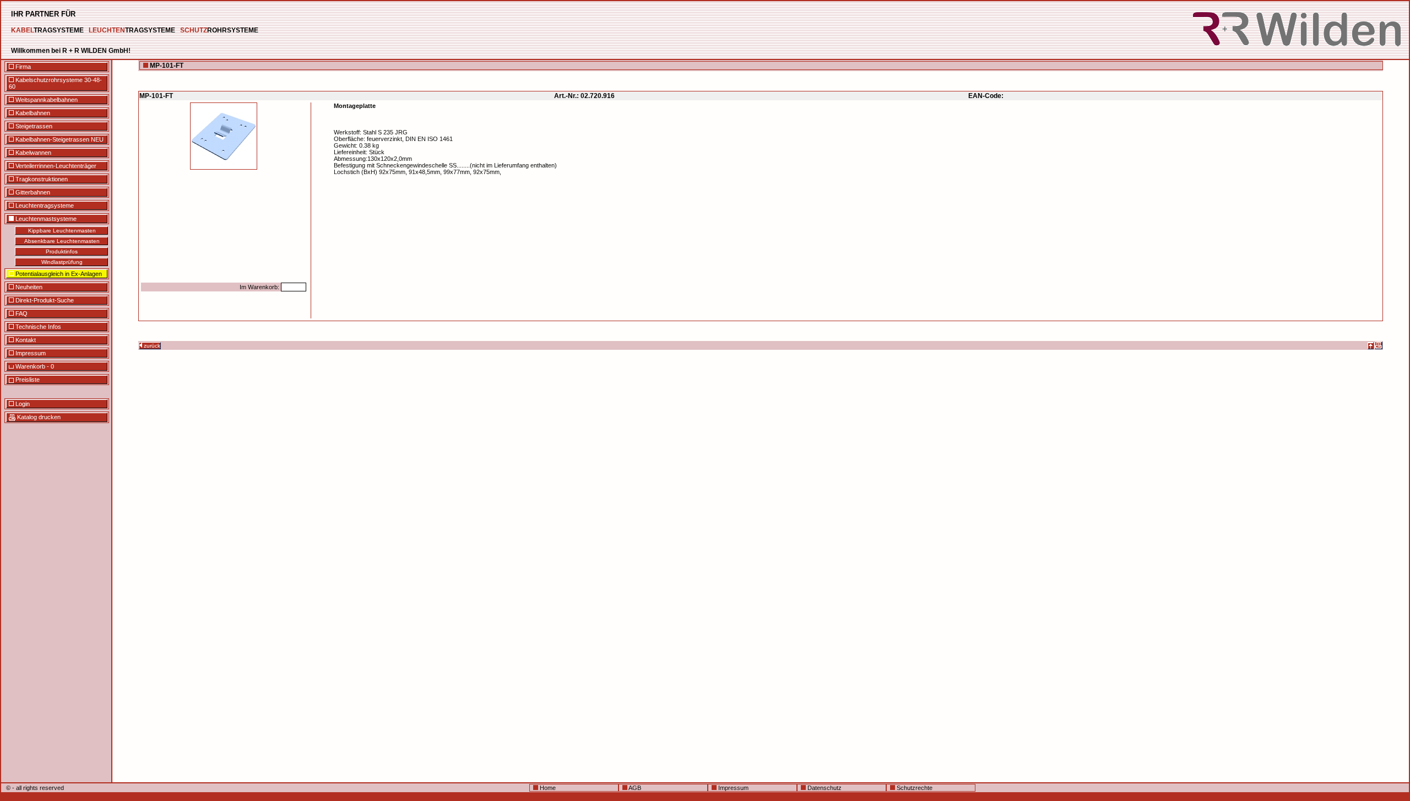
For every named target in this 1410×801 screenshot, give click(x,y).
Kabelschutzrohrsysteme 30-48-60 (55, 83)
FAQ (21, 313)
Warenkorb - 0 (34, 366)
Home (547, 787)
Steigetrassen (33, 126)
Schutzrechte (913, 787)
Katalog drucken (38, 417)
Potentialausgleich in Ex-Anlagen (58, 273)
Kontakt (25, 340)
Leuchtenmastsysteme (45, 218)
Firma (22, 66)
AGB (634, 787)
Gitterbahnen (32, 192)
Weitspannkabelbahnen (46, 99)
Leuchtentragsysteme (44, 205)
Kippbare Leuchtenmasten (62, 231)
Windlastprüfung (62, 262)
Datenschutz (824, 787)
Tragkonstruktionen (41, 179)
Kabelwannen (32, 152)
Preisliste (27, 379)
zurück (151, 346)
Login (22, 403)
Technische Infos (37, 326)
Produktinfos (62, 251)
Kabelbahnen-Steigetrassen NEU (59, 139)
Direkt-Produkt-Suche (44, 300)
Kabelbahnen (32, 113)
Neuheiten (28, 287)
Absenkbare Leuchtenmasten (62, 241)
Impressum (30, 353)
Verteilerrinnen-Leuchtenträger (55, 166)
